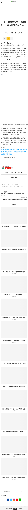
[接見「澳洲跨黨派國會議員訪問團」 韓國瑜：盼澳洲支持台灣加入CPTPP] (14, 421)
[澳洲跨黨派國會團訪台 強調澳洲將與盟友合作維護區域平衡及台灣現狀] (14, 444)
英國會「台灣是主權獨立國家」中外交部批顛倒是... (14, 477)
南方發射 (3, 184)
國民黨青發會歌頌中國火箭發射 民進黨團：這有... (14, 249)
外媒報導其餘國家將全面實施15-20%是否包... (14, 386)
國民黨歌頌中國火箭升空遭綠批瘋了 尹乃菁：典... (14, 226)
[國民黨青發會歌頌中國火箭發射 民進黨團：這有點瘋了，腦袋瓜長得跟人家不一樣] (14, 238)
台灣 (12, 184)
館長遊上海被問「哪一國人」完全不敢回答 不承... (14, 409)
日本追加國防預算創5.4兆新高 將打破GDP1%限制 (14, 150)
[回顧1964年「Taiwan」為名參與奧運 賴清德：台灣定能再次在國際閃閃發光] (14, 284)
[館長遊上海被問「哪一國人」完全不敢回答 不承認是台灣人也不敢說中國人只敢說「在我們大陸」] (14, 398)
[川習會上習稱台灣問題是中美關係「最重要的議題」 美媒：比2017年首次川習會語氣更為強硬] (14, 261)
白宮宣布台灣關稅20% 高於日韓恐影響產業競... (14, 340)
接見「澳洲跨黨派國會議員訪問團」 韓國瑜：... (14, 432)
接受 (15, 508)
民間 (11, 186)
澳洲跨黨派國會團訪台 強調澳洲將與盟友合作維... (14, 454)
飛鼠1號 (22, 186)
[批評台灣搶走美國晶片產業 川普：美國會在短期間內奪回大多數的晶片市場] (14, 307)
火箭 (18, 186)
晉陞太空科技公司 (5, 186)
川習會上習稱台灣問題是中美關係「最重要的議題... (14, 272)
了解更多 (20, 508)
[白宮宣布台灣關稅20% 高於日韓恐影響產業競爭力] (14, 329)
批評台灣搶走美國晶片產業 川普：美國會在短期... (14, 317)
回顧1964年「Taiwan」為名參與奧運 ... (14, 295)
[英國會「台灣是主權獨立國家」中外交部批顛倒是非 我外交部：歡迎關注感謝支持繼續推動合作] (14, 466)
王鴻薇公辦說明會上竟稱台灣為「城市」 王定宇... (14, 363)
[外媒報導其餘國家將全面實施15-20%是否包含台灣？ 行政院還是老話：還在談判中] (14, 375)
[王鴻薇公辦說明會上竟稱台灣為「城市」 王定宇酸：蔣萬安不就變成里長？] (14, 352)
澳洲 (14, 186)
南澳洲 (8, 184)
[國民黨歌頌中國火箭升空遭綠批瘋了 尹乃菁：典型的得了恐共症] (14, 215)
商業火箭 (16, 184)
